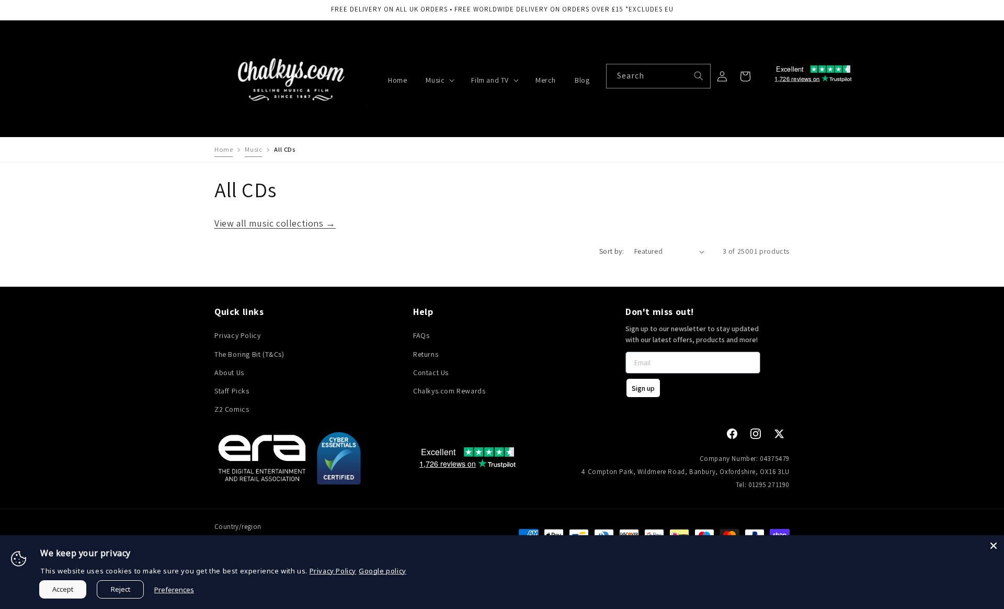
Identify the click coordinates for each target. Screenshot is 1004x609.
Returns (425, 354)
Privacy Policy (237, 336)
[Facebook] (732, 433)
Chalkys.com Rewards (449, 391)
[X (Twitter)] (779, 433)
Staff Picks (231, 391)
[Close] (993, 545)
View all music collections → (275, 223)
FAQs (421, 336)
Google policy (382, 571)
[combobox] (658, 76)
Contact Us (431, 372)
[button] (439, 80)
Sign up (643, 388)
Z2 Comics (231, 409)
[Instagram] (755, 433)
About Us (229, 372)
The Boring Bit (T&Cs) (249, 354)
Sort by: (611, 251)
